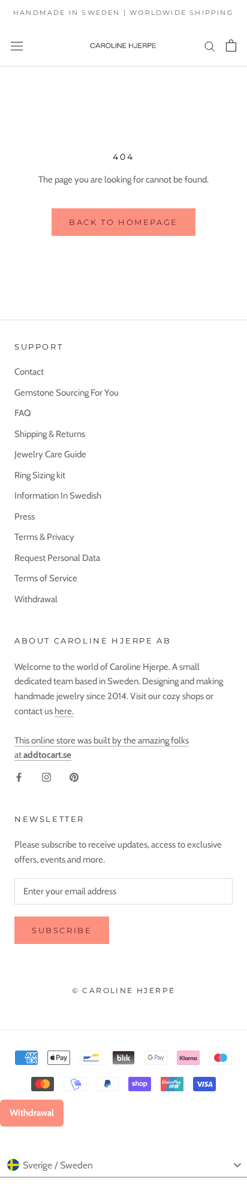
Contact (29, 371)
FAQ (22, 413)
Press (24, 516)
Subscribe (62, 930)
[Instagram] (46, 776)
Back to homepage (123, 222)
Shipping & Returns (49, 434)
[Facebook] (18, 776)
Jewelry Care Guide (50, 454)
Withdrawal (36, 599)
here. (64, 711)
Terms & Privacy (44, 537)
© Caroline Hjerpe (124, 990)
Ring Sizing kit (39, 475)
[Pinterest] (74, 776)
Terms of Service (45, 578)
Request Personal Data (57, 558)
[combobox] (123, 1165)
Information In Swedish (57, 495)
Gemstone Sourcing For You (66, 392)
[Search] (209, 46)
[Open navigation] (17, 45)
